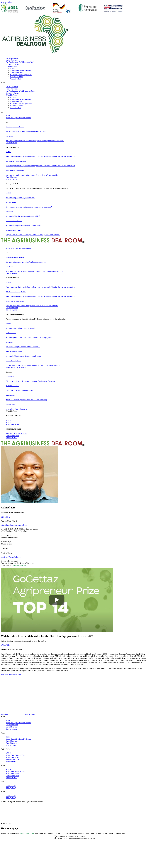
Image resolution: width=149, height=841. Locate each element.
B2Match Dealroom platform (21, 75)
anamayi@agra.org (19, 565)
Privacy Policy (11, 788)
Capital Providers (12, 177)
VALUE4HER (15, 79)
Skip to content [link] (6, 2)
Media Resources (12, 60)
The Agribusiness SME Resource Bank (20, 62)
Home (8, 116)
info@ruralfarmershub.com (11, 557)
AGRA (13, 68)
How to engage (11, 310)
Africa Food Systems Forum (20, 70)
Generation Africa (16, 77)
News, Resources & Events (16, 367)
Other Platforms (11, 66)
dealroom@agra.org (27, 833)
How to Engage (11, 179)
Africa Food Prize (16, 73)
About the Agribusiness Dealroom (18, 118)
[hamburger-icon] (2, 112)
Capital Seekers (11, 143)
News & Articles (12, 58)
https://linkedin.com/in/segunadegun (14, 525)
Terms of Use (10, 786)
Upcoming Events (12, 64)
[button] (74, 733)
